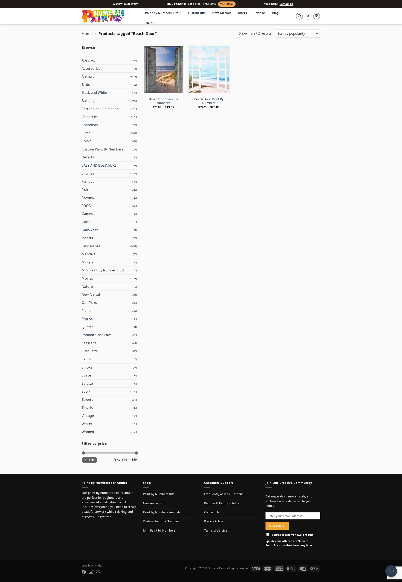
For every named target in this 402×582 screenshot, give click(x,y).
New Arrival (91, 294)
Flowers (88, 197)
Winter (87, 423)
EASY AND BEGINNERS (99, 165)
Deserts (88, 157)
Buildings (89, 100)
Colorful (88, 141)
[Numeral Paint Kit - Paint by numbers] (109, 16)
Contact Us (211, 512)
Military (88, 262)
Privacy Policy (213, 521)
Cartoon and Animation (100, 109)
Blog (275, 13)
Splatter (88, 383)
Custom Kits (197, 13)
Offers (242, 13)
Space (86, 375)
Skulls (86, 359)
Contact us (286, 4)
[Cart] (316, 16)
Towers (87, 399)
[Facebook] (84, 572)
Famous (88, 181)
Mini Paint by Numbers (159, 530)
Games (87, 213)
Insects (87, 238)
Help (149, 23)
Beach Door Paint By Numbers (163, 101)
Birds (86, 84)
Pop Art (88, 318)
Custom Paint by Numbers (161, 521)
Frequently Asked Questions (224, 494)
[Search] (299, 16)
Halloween (90, 230)
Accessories (91, 68)
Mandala (88, 254)
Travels (87, 407)
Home (87, 33)
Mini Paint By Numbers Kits (103, 270)
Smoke (87, 367)
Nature (87, 286)
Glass (86, 222)
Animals (88, 76)
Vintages (88, 415)
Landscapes (91, 246)
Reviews (259, 13)
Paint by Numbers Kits (161, 13)
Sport (86, 391)
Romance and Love (97, 335)
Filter (89, 460)
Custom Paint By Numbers (102, 149)
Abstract (88, 60)
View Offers (226, 4)
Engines (88, 173)
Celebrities (90, 116)
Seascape (89, 343)
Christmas (90, 125)
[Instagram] (91, 572)
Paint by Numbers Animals (161, 512)
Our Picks (89, 302)
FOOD (86, 205)
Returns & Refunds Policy (222, 503)
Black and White (94, 92)
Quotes (87, 327)
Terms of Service (215, 530)
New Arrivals (221, 13)
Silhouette (90, 351)
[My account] (308, 16)
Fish (85, 189)
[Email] (98, 572)
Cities (86, 133)
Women (88, 431)
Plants (86, 310)
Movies (87, 278)
